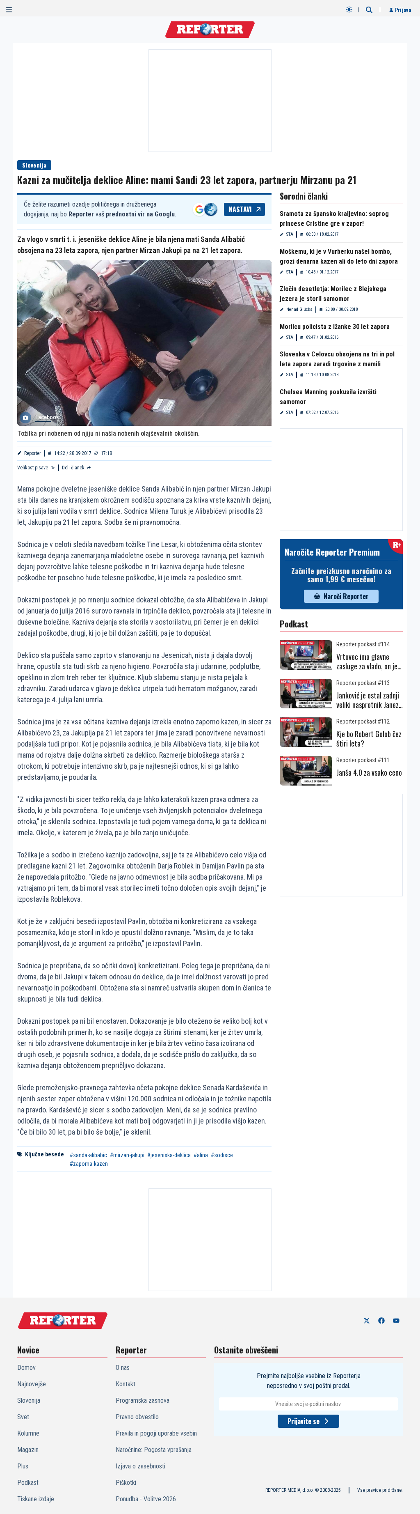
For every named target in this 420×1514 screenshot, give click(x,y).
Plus (22, 1466)
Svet (23, 1417)
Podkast (28, 1482)
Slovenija (34, 165)
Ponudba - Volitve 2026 (146, 1499)
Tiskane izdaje (35, 1499)
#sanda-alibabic (88, 1155)
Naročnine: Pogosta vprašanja (154, 1450)
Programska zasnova (142, 1400)
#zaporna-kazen (89, 1163)
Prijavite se (304, 1421)
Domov (26, 1368)
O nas (123, 1368)
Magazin (28, 1450)
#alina (201, 1155)
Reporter (32, 453)
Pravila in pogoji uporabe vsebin (156, 1433)
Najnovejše (31, 1384)
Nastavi (240, 209)
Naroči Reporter (346, 596)
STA (289, 234)
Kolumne (28, 1433)
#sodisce (222, 1155)
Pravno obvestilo (137, 1417)
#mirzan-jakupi (127, 1155)
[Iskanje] (369, 9)
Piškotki (126, 1482)
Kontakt (125, 1384)
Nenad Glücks (299, 309)
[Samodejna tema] (349, 9)
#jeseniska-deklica (169, 1155)
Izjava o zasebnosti (140, 1466)
